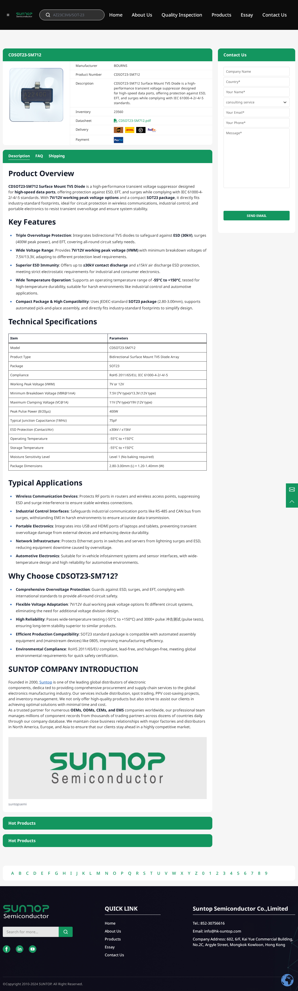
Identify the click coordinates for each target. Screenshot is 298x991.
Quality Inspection (182, 15)
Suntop (45, 682)
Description (19, 155)
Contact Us (274, 15)
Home (115, 15)
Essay (247, 15)
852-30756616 (212, 923)
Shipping (57, 155)
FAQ (39, 155)
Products (221, 15)
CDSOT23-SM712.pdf (135, 120)
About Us (142, 15)
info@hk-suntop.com (222, 931)
